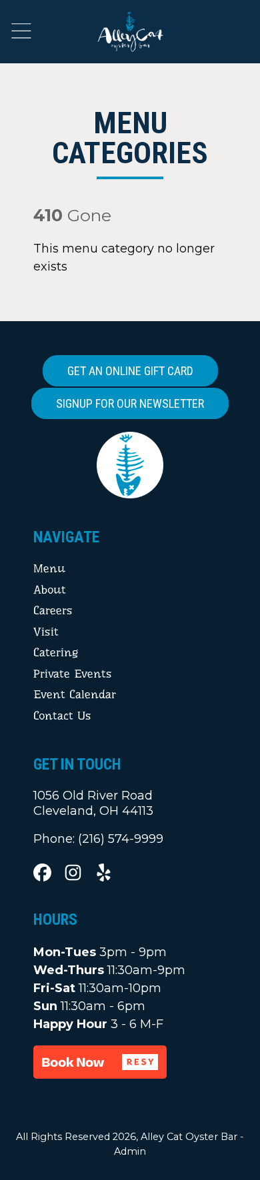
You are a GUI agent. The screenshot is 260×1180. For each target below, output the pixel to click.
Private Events (72, 673)
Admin (130, 1151)
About (49, 589)
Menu (49, 568)
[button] (100, 1062)
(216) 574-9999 (120, 839)
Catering (55, 652)
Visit (46, 631)
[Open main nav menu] (22, 31)
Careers (53, 610)
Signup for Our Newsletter (130, 403)
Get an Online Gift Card (130, 371)
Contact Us (62, 715)
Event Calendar (74, 694)
